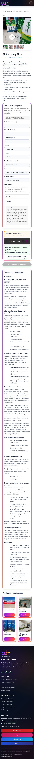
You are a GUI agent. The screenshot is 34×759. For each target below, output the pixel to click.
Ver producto (9, 614)
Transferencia (17, 731)
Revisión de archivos (7, 701)
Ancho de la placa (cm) (10, 122)
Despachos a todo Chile (7, 707)
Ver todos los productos (8, 687)
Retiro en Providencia (7, 704)
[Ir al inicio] (5, 3)
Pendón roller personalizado (9, 679)
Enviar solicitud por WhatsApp (17, 264)
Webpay (17, 735)
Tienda (7, 754)
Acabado (6, 153)
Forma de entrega (9, 176)
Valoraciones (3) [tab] (18, 272)
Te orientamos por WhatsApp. (17, 257)
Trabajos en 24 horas (7, 699)
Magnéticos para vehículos (8, 682)
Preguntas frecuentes (6, 756)
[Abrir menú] (31, 3)
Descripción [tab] (8, 272)
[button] (4, 15)
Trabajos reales (5, 690)
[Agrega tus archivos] (26, 241)
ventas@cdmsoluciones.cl (13, 726)
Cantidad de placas (9, 137)
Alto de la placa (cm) (10, 129)
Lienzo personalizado (7, 685)
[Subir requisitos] (23, 241)
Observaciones (8, 184)
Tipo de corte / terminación (11, 161)
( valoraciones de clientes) (15, 57)
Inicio (4, 11)
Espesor (6, 145)
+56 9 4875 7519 (12, 721)
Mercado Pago (17, 739)
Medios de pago (5, 710)
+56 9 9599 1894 (11, 723)
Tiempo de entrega (9, 168)
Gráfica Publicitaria (12, 11)
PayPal (17, 743)
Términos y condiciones (16, 754)
